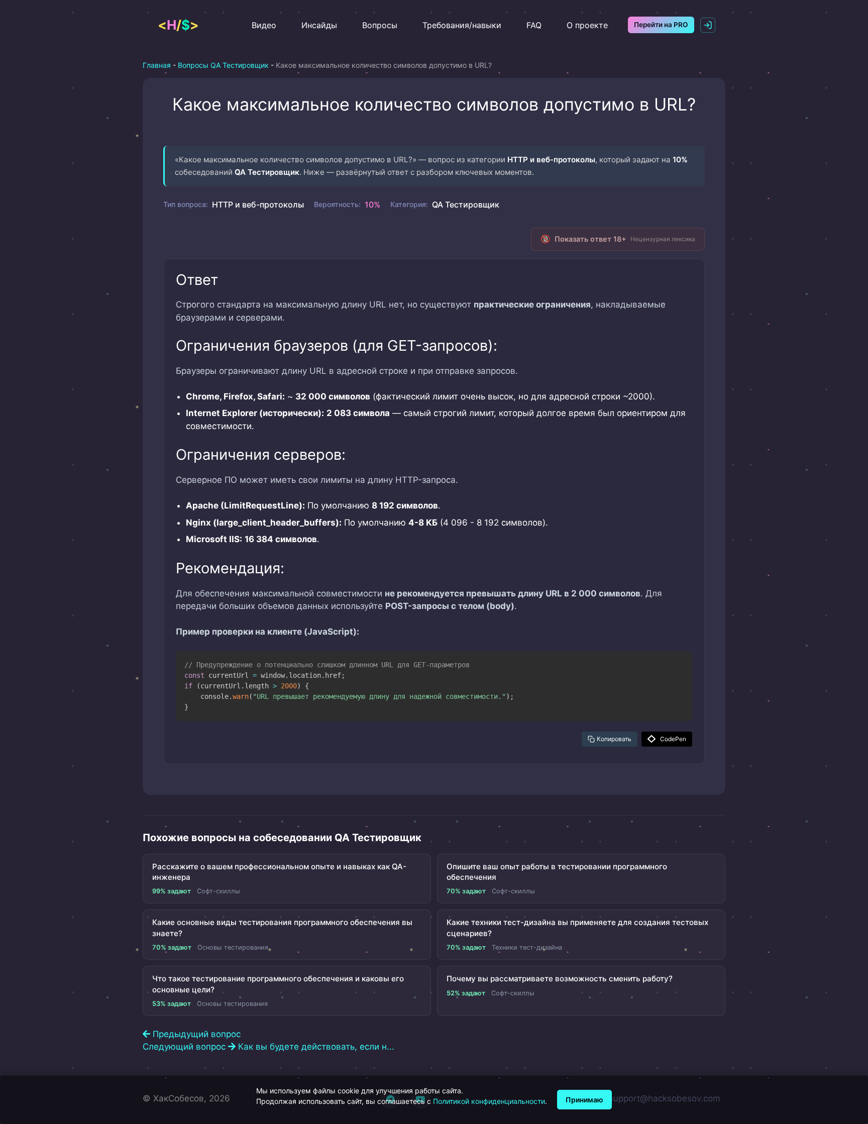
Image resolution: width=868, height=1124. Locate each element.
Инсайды (319, 25)
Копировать (614, 739)
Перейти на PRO (661, 25)
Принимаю (584, 1099)
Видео (264, 25)
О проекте (587, 25)
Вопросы (379, 25)
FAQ (533, 25)
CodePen (673, 739)
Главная (157, 65)
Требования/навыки (461, 25)
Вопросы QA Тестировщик (223, 65)
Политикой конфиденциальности (489, 1101)
